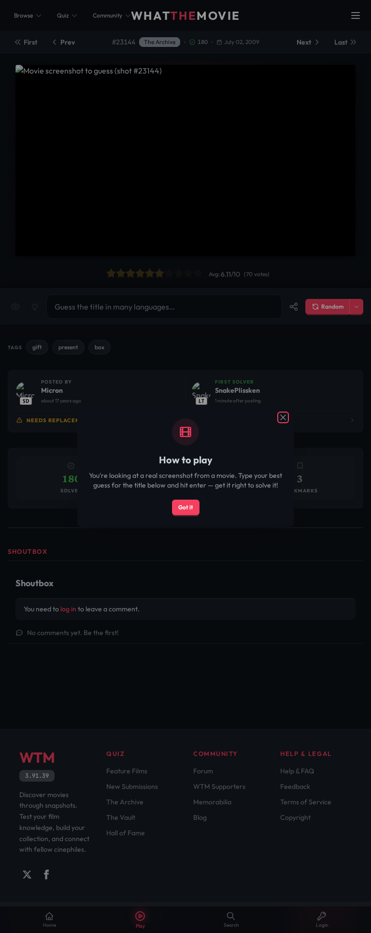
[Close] (283, 417)
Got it (185, 507)
